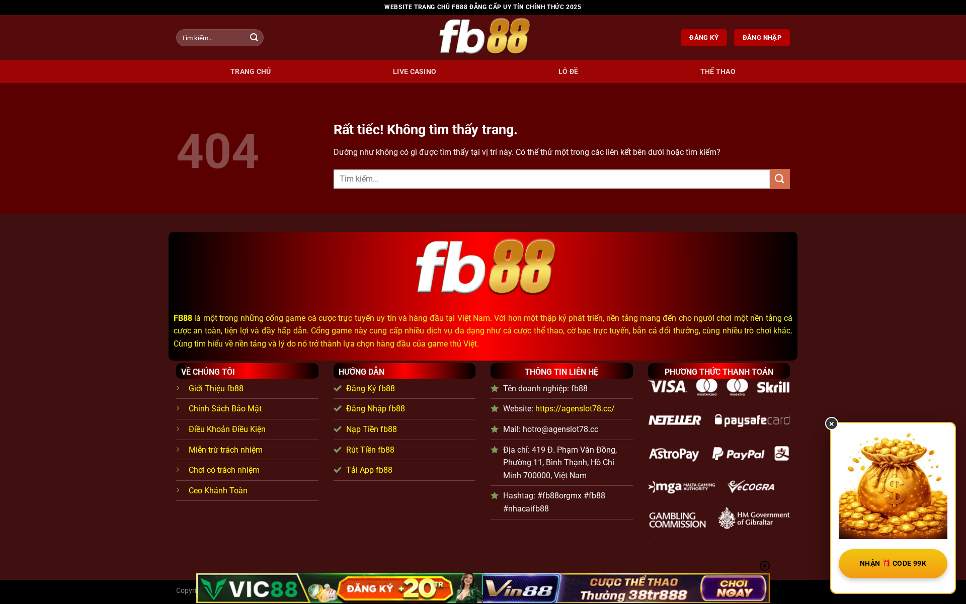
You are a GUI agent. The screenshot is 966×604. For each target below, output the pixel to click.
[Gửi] (254, 37)
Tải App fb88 (369, 470)
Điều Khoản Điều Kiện (227, 429)
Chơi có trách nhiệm (224, 470)
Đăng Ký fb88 (370, 388)
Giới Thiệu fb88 (216, 388)
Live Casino (414, 71)
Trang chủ (250, 71)
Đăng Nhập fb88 (375, 408)
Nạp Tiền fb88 (371, 429)
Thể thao (718, 71)
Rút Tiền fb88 (370, 450)
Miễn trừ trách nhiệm (226, 450)
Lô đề (568, 71)
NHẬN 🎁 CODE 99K (893, 563)
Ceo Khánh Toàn (218, 490)
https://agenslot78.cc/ (575, 408)
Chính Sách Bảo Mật (225, 408)
